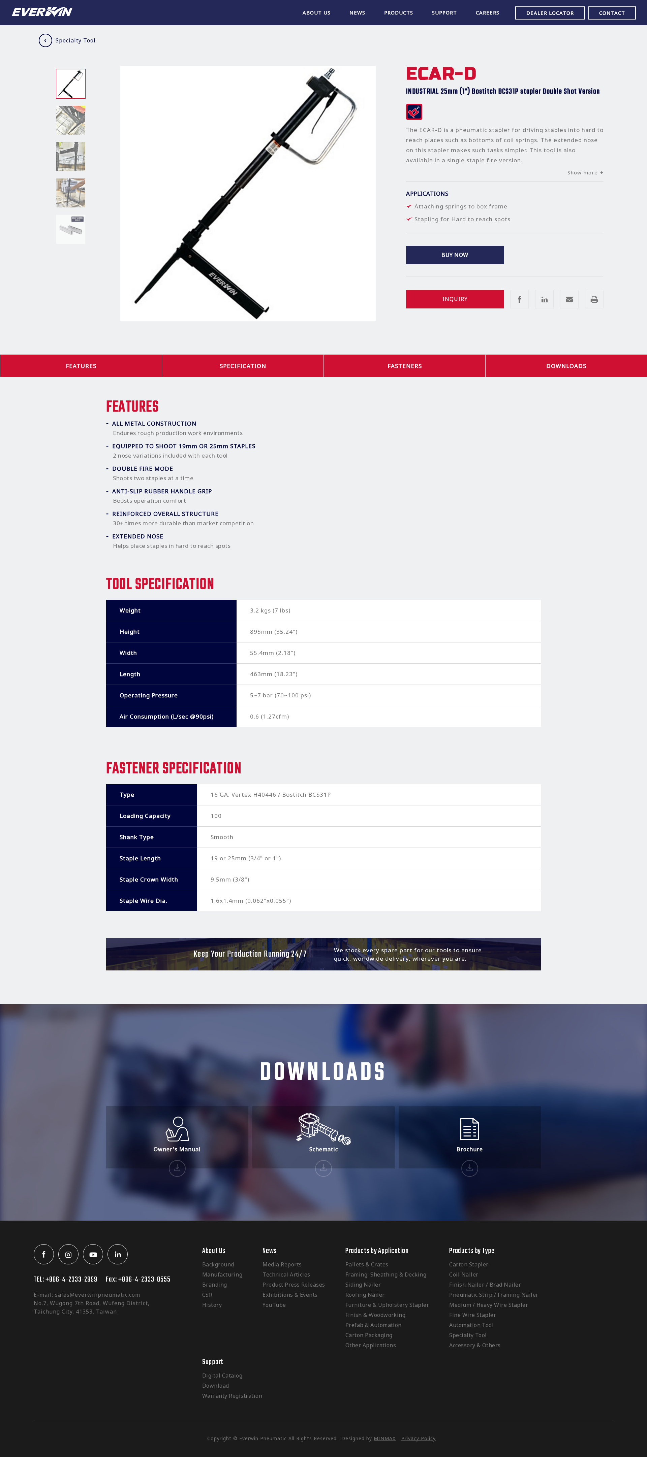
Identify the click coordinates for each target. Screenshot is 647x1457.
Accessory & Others (475, 1345)
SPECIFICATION (243, 366)
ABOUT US (317, 12)
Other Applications (370, 1345)
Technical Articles (286, 1274)
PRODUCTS (398, 12)
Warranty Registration (232, 1395)
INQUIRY (455, 299)
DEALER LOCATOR (550, 12)
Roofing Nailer (365, 1294)
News (270, 1251)
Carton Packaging (369, 1335)
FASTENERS (405, 366)
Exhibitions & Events (290, 1294)
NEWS (357, 12)
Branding (214, 1284)
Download (215, 1385)
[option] (71, 84)
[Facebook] (44, 1254)
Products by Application (377, 1251)
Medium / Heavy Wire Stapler (488, 1305)
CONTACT (612, 12)
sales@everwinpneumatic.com (97, 1294)
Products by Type (472, 1251)
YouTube (274, 1305)
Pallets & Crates (367, 1264)
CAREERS (487, 12)
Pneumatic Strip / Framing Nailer (493, 1294)
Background (218, 1264)
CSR (207, 1294)
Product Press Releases (294, 1284)
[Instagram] (68, 1254)
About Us (213, 1251)
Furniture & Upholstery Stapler (387, 1305)
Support (212, 1362)
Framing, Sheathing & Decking (385, 1274)
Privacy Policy (418, 1438)
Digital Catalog (222, 1375)
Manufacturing (222, 1274)
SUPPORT (444, 12)
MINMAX (385, 1438)
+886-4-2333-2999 (71, 1279)
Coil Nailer (463, 1274)
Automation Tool (471, 1325)
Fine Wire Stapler (472, 1315)
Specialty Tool (76, 40)
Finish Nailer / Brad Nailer (485, 1284)
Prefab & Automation (373, 1325)
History (212, 1305)
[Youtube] (93, 1254)
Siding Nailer (363, 1284)
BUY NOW (454, 255)
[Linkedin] (117, 1254)
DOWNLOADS (566, 366)
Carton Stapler (469, 1264)
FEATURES (81, 366)
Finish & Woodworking (375, 1315)
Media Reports (282, 1264)
